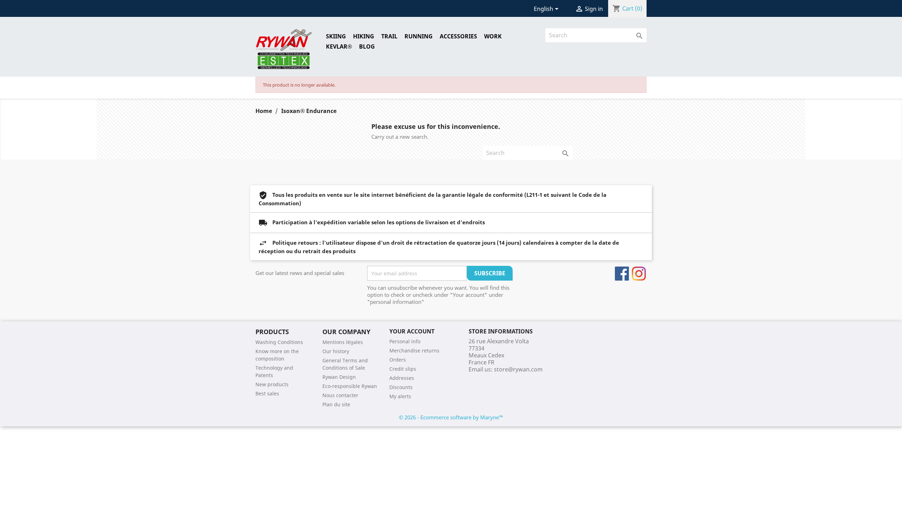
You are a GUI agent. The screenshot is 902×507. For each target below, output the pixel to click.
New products (272, 384)
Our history (335, 351)
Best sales (267, 393)
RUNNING (418, 36)
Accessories (458, 36)
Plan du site (336, 404)
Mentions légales (342, 342)
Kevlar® (339, 46)
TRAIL (389, 36)
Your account (411, 331)
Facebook (622, 274)
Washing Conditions (279, 342)
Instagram (639, 274)
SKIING (336, 36)
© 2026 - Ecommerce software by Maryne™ (451, 417)
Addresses (401, 378)
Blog (367, 46)
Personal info (404, 341)
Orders (397, 359)
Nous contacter (340, 395)
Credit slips (402, 368)
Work (493, 36)
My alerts (400, 396)
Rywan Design (339, 377)
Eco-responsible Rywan (349, 386)
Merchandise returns (414, 350)
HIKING (363, 36)
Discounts (401, 387)
